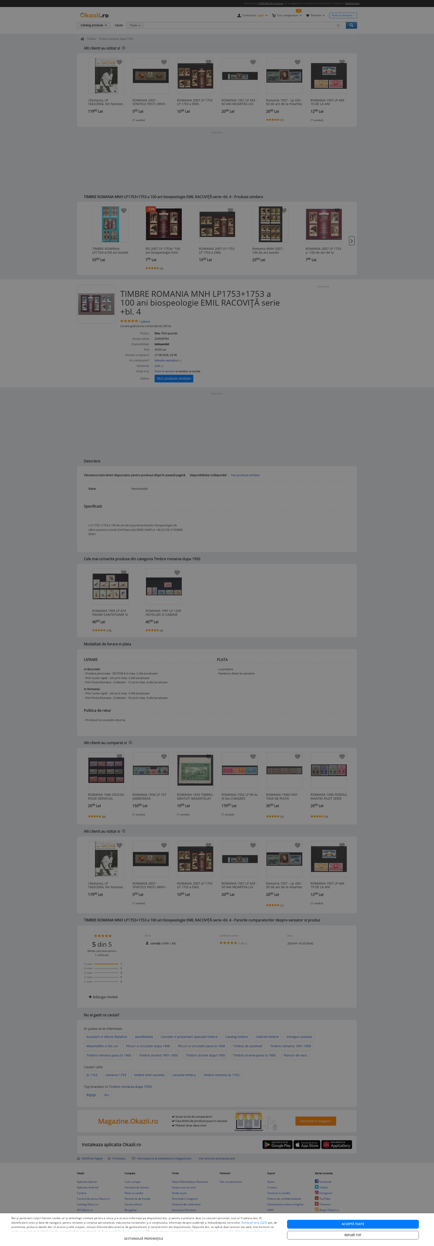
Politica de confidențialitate (254, 1231)
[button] (144, 1236)
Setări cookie (225, 1231)
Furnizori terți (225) (254, 1223)
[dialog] (217, 1229)
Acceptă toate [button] (353, 1224)
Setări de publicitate (131, 1231)
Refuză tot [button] (352, 1235)
